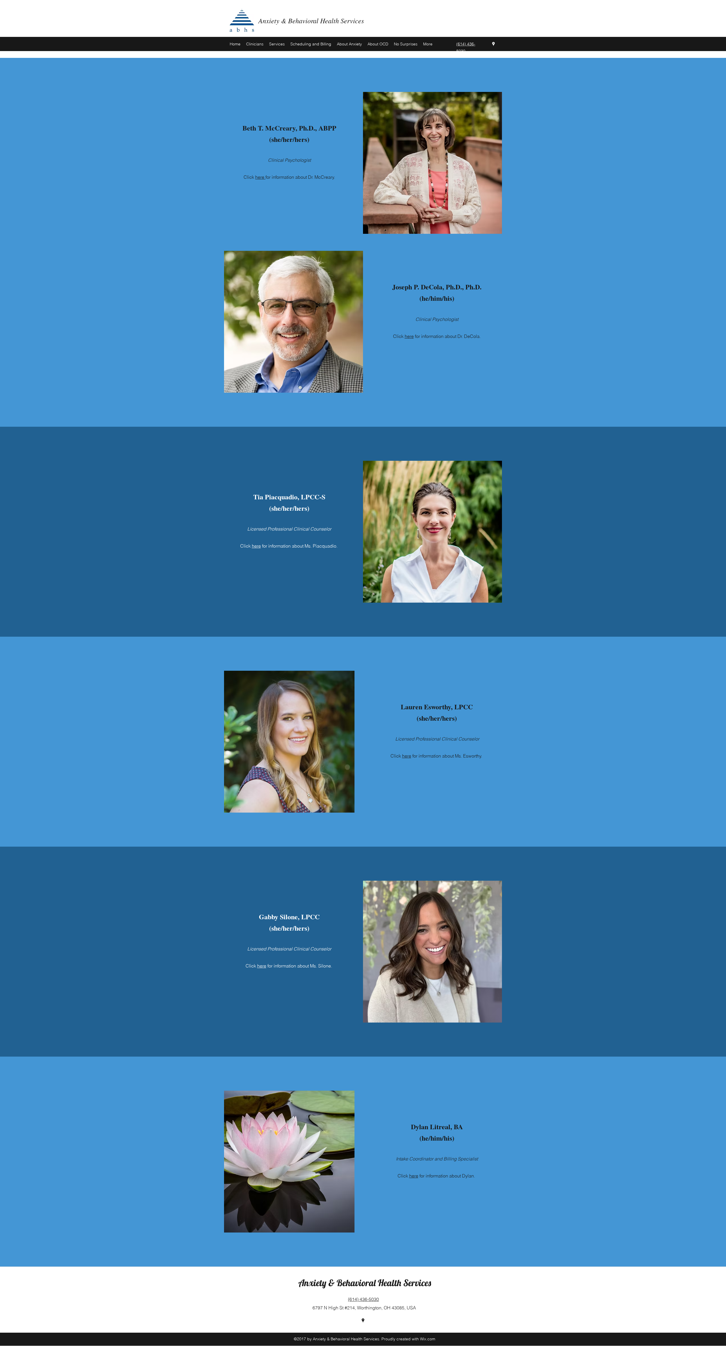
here (260, 177)
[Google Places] (493, 44)
